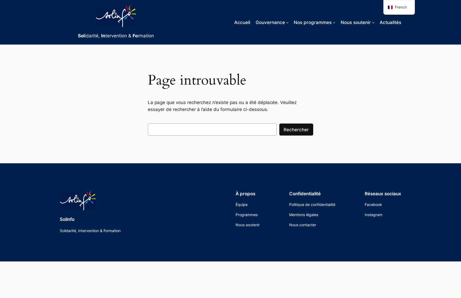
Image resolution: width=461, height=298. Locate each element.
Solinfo (67, 219)
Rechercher (296, 129)
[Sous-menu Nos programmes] (334, 22)
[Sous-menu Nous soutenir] (373, 22)
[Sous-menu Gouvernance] (287, 22)
